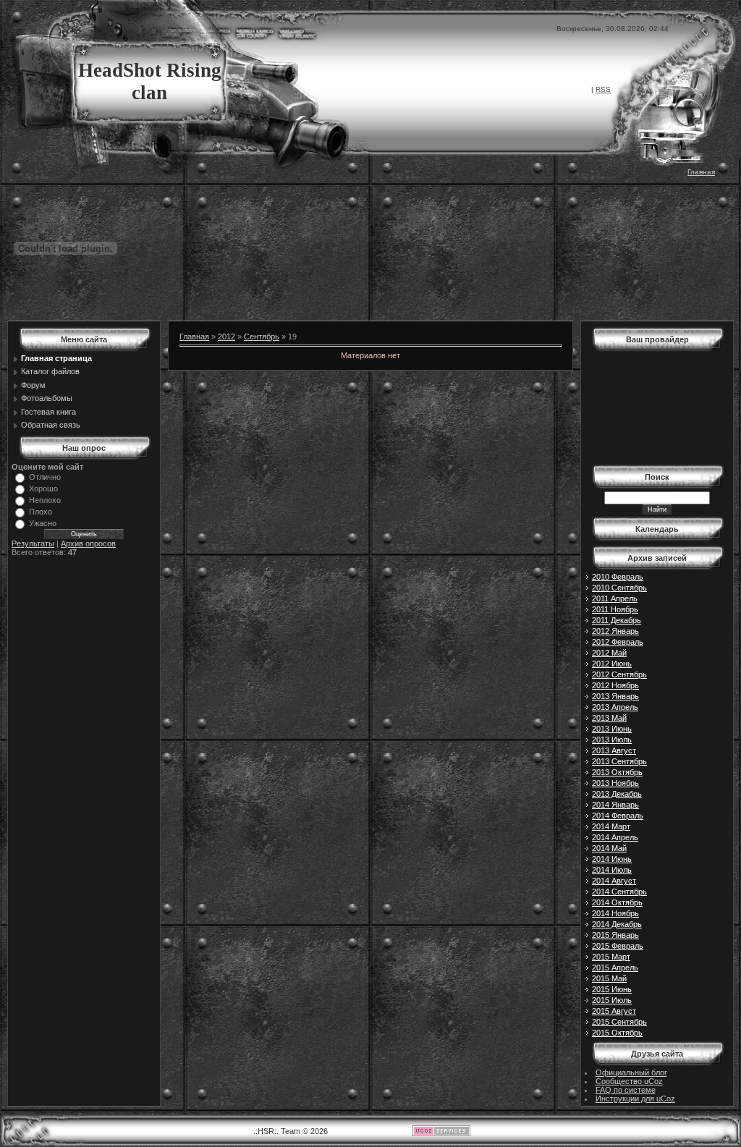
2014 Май (609, 848)
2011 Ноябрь (615, 609)
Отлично (45, 477)
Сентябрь (261, 336)
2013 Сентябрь (619, 761)
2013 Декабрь (617, 794)
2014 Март (611, 826)
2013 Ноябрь (615, 783)
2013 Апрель (615, 707)
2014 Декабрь (617, 924)
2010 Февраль (617, 576)
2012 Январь (615, 631)
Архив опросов (88, 543)
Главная (701, 172)
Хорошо (43, 488)
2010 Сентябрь (619, 587)
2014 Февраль (617, 815)
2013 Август (614, 750)
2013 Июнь (612, 728)
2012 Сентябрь (619, 674)
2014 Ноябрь (615, 913)
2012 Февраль (617, 642)
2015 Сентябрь (619, 1021)
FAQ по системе (626, 1089)
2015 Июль (612, 1000)
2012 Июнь (612, 663)
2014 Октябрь (617, 902)
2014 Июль (612, 869)
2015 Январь (615, 935)
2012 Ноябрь (615, 685)
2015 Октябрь (617, 1032)
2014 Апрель (615, 837)
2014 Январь (615, 804)
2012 (226, 336)
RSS (603, 89)
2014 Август (614, 880)
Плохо (40, 511)
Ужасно (42, 523)
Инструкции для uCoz (635, 1098)
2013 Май (609, 718)
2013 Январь (615, 696)
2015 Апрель (615, 967)
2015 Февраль (617, 945)
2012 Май (609, 652)
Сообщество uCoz (629, 1081)
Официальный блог (631, 1072)
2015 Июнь (612, 989)
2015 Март (611, 956)
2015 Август (614, 1011)
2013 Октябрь (617, 772)
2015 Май (609, 978)
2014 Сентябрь (619, 891)
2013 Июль (612, 739)
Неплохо (45, 500)
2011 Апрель (615, 598)
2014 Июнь (612, 859)
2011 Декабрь (616, 620)
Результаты (33, 543)
